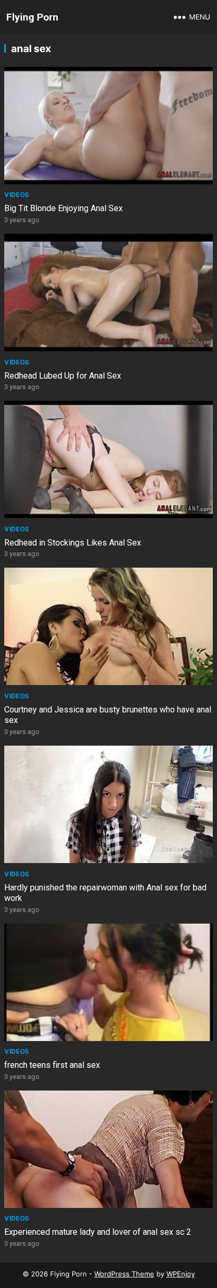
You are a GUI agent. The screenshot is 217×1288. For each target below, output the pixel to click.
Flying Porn (32, 17)
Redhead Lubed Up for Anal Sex (62, 376)
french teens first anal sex (52, 1065)
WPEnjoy (180, 1274)
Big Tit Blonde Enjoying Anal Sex (63, 208)
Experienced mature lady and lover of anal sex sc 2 (97, 1232)
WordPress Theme (124, 1274)
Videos (16, 195)
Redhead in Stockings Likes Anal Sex (72, 543)
